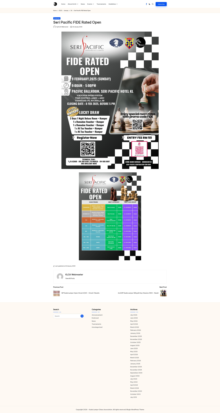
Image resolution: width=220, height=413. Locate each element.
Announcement (97, 315)
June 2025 (134, 348)
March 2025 (134, 358)
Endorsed (57, 18)
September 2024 (136, 373)
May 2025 (134, 351)
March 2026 (134, 327)
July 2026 (133, 315)
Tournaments (96, 324)
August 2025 (134, 345)
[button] (161, 4)
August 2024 (134, 376)
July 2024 (133, 379)
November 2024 (136, 370)
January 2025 (135, 364)
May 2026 (134, 321)
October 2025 (135, 342)
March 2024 (134, 388)
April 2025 (134, 354)
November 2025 (136, 339)
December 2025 (136, 336)
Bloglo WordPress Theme (135, 410)
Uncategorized (97, 327)
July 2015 (133, 397)
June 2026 (134, 318)
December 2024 (136, 367)
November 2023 (136, 391)
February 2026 (135, 330)
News (94, 321)
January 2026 (135, 333)
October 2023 (135, 394)
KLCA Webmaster (74, 274)
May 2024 (134, 382)
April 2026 (134, 324)
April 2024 (134, 385)
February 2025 (135, 361)
